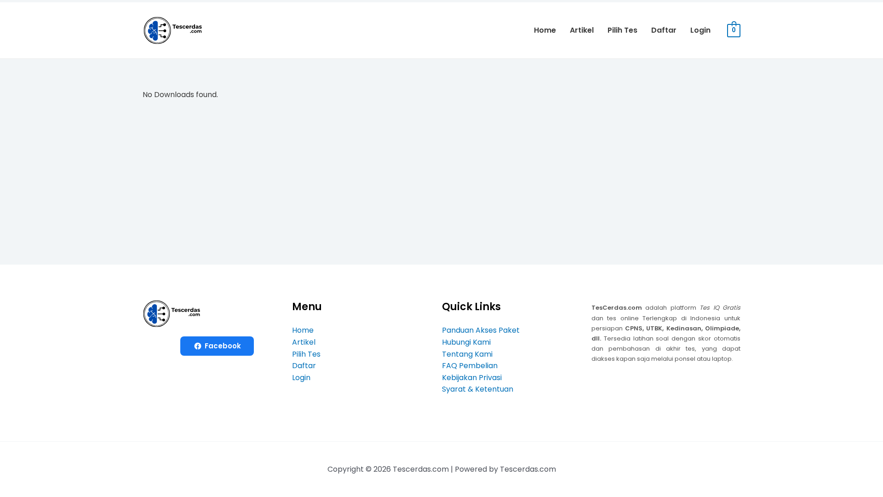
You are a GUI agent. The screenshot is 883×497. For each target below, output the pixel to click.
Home (545, 30)
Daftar (664, 30)
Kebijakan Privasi (472, 377)
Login (700, 30)
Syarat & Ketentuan (477, 389)
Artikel (582, 30)
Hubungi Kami (466, 342)
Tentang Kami (467, 354)
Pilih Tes (622, 30)
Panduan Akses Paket (481, 330)
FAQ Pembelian (470, 365)
